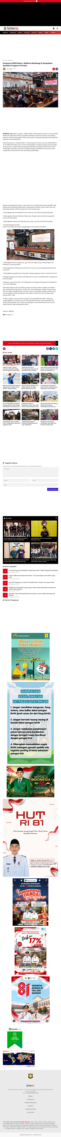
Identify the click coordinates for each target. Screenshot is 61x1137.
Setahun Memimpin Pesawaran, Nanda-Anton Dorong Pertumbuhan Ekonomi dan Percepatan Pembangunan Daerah (49, 405)
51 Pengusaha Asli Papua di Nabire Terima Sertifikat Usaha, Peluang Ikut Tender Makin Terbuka (49, 387)
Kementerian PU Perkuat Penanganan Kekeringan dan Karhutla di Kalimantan (48, 423)
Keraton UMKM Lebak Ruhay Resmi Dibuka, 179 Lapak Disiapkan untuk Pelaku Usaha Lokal (32, 576)
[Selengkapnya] (56, 518)
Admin (8, 68)
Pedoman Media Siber (30, 1102)
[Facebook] (47, 348)
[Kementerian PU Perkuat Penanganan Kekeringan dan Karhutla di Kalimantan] (49, 414)
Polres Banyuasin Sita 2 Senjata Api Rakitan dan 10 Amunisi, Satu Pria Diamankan (16, 539)
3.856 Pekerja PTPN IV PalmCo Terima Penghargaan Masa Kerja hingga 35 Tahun (11, 423)
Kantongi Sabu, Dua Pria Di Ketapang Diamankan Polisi (41, 539)
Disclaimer (30, 1106)
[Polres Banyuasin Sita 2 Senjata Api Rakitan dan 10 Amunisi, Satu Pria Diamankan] (17, 529)
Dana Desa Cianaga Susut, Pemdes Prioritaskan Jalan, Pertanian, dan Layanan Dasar (31, 582)
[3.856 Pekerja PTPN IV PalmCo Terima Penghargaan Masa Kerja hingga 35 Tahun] (11, 414)
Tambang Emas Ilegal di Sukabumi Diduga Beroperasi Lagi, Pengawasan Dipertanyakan (29, 423)
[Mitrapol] (11, 28)
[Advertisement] (30, 14)
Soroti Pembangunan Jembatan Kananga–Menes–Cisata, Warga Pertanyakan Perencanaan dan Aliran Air (11, 405)
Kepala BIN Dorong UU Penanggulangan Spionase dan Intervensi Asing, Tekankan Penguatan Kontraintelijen (30, 369)
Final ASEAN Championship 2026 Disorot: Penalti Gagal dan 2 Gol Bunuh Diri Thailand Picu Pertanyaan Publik (49, 369)
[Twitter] (50, 348)
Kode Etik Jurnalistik (30, 1109)
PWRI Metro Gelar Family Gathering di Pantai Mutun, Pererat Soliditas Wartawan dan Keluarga (32, 594)
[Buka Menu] (54, 28)
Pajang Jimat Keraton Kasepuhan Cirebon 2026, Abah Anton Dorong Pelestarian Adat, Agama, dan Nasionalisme (30, 405)
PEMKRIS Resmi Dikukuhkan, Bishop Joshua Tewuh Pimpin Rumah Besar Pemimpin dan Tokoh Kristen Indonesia (32, 588)
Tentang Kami (30, 1099)
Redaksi (30, 1096)
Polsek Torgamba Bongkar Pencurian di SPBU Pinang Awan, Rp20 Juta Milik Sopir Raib (16, 560)
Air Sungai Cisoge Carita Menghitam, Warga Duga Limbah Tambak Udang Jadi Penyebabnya (33, 570)
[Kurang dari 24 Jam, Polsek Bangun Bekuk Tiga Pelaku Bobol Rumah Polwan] (44, 550)
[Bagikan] (56, 69)
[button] (57, 28)
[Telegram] (53, 348)
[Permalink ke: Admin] (5, 69)
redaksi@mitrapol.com (32, 1093)
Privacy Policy (30, 1112)
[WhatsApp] (56, 348)
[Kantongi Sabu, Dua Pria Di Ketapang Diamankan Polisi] (44, 529)
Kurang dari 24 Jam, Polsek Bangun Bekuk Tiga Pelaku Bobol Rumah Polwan (43, 560)
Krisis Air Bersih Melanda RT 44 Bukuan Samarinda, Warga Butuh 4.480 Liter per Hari (30, 387)
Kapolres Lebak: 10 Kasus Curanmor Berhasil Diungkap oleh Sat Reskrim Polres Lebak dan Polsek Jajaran (11, 369)
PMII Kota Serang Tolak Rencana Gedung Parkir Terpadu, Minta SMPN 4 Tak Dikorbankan (11, 387)
